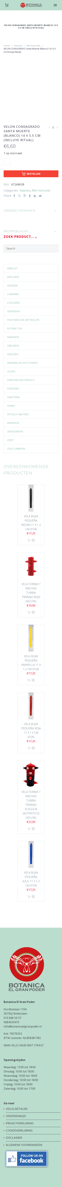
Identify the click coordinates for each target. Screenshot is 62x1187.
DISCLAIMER (14, 1138)
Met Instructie (33, 45)
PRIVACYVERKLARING (20, 1123)
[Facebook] (14, 196)
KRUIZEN (12, 354)
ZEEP (10, 440)
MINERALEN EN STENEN (22, 362)
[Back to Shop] (53, 127)
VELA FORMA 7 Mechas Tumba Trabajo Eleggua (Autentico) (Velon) (31, 804)
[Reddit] (40, 196)
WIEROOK (13, 423)
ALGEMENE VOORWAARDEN (24, 1145)
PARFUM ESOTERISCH (20, 380)
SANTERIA (13, 397)
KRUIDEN (13, 345)
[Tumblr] (29, 196)
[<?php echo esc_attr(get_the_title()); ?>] (33, 540)
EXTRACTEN (14, 328)
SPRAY (11, 405)
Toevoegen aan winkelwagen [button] (29, 540)
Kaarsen (18, 45)
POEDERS (13, 388)
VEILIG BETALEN (17, 1109)
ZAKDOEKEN (15, 431)
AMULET (12, 268)
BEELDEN (13, 277)
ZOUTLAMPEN (16, 448)
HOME (55, 10)
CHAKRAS (13, 294)
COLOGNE (13, 302)
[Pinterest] (24, 196)
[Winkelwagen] (7, 5)
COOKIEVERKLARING (19, 1130)
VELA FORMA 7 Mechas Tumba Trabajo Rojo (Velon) (31, 592)
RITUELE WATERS (18, 414)
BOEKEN (12, 285)
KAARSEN (13, 337)
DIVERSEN (13, 311)
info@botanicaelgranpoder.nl (23, 1026)
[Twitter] (19, 196)
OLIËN (11, 371)
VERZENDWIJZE (16, 1116)
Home (7, 45)
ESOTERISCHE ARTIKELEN (23, 319)
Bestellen (33, 173)
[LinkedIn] (35, 196)
